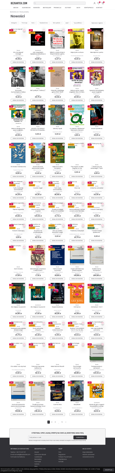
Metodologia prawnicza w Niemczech (38, 269)
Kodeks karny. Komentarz (96, 269)
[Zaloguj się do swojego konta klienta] (94, 3)
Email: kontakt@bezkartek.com (20, 454)
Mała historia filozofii (57, 366)
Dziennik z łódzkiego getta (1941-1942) (57, 91)
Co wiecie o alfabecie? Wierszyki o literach (77, 129)
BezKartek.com (14, 12)
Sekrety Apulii (57, 129)
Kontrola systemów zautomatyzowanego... (18, 405)
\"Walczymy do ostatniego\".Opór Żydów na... (97, 168)
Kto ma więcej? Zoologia (18, 53)
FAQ (60, 452)
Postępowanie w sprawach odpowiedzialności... (96, 368)
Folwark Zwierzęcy (97, 209)
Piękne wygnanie (18, 209)
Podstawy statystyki (77, 231)
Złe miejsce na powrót (18, 307)
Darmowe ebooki (40, 454)
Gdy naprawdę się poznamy (97, 329)
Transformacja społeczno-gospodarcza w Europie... (97, 233)
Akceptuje (108, 470)
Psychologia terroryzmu (77, 367)
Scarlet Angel (37, 188)
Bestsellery (47, 8)
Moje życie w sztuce (77, 52)
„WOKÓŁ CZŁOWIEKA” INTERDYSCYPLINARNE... (37, 129)
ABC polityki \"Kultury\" (38, 90)
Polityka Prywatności (65, 457)
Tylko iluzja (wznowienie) (57, 189)
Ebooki (15, 8)
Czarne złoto (57, 404)
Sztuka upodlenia (96, 129)
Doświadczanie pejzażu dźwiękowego (18, 329)
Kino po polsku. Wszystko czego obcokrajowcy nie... (57, 232)
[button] (102, 3)
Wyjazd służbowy (57, 307)
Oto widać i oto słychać (18, 366)
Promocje (57, 8)
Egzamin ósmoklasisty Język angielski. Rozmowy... (96, 92)
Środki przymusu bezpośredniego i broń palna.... (37, 406)
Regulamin (62, 454)
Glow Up (77, 188)
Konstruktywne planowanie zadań (38, 167)
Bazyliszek (77, 404)
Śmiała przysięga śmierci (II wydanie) (57, 210)
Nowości (36, 8)
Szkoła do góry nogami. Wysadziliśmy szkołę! (96, 405)
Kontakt (99, 8)
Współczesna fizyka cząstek (37, 210)
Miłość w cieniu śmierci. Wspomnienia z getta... (57, 53)
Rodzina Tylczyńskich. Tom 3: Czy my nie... (77, 329)
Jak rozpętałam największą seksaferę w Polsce (38, 53)
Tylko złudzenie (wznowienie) (18, 189)
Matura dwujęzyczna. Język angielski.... (18, 129)
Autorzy (68, 8)
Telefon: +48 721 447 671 (18, 452)
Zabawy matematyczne (57, 329)
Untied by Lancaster (96, 188)
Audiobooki (26, 8)
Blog (78, 8)
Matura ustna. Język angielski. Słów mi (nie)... (77, 91)
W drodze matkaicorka (18, 167)
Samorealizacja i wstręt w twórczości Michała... (77, 210)
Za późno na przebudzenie (37, 231)
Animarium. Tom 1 (96, 307)
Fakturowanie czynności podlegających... (57, 270)
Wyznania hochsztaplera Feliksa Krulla (18, 92)
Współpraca (88, 8)
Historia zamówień (89, 454)
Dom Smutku (18, 269)
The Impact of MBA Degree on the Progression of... (77, 168)
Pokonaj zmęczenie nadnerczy (38, 367)
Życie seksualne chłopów (38, 329)
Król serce (77, 307)
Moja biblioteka (88, 452)
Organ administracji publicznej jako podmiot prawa (77, 270)
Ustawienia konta (88, 457)
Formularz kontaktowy (18, 457)
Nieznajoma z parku (96, 52)
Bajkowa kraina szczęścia (57, 167)
